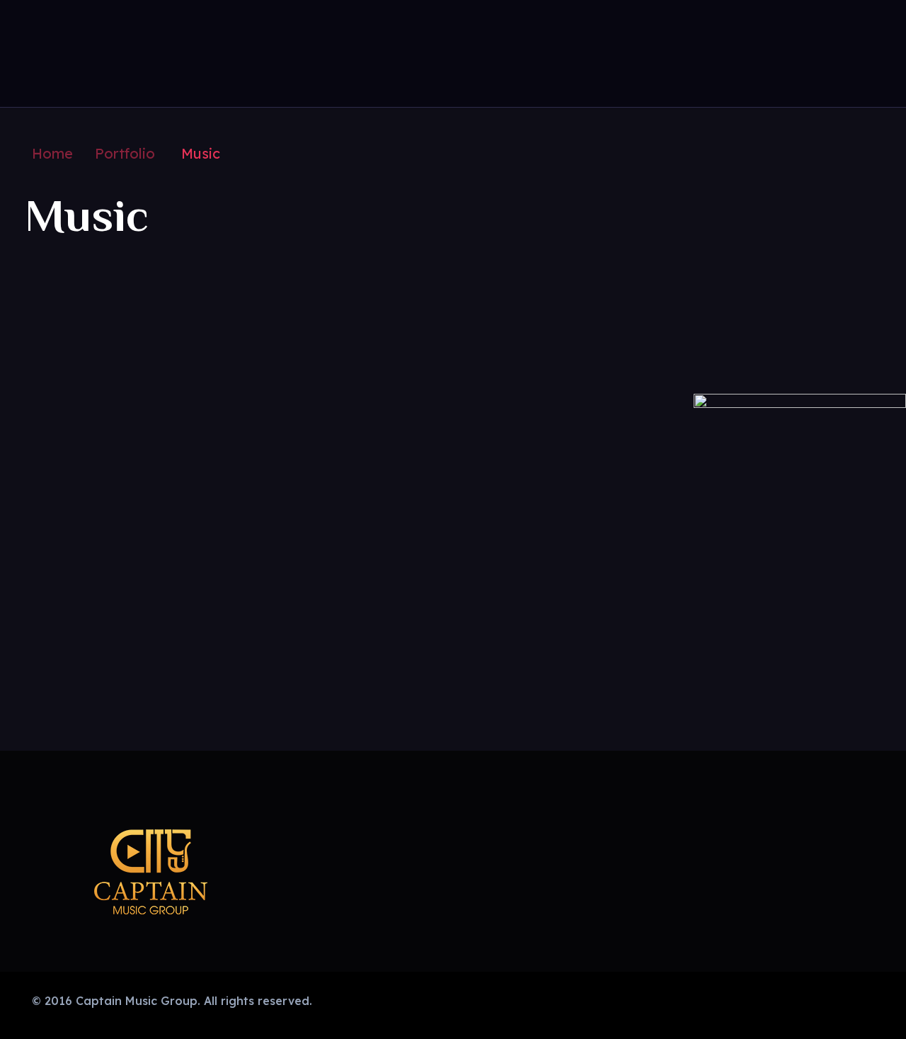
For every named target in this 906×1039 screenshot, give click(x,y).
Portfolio (125, 153)
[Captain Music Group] (81, 51)
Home (52, 153)
